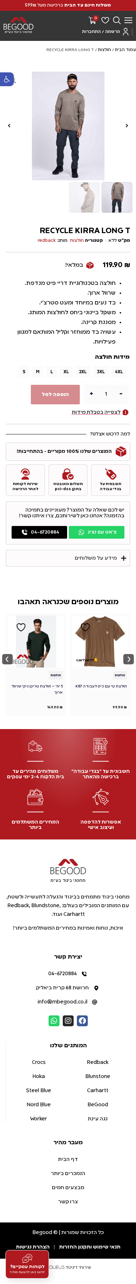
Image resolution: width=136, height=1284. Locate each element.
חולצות (104, 49)
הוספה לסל (55, 394)
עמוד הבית (125, 49)
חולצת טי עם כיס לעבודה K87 (101, 686)
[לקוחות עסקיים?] (27, 1259)
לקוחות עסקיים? (27, 1267)
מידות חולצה (112, 357)
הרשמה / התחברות (101, 31)
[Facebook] (82, 1020)
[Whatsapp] (54, 1020)
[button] (7, 79)
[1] (68, 126)
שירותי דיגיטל (78, 1267)
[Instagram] (68, 1020)
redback (47, 240)
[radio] (119, 372)
